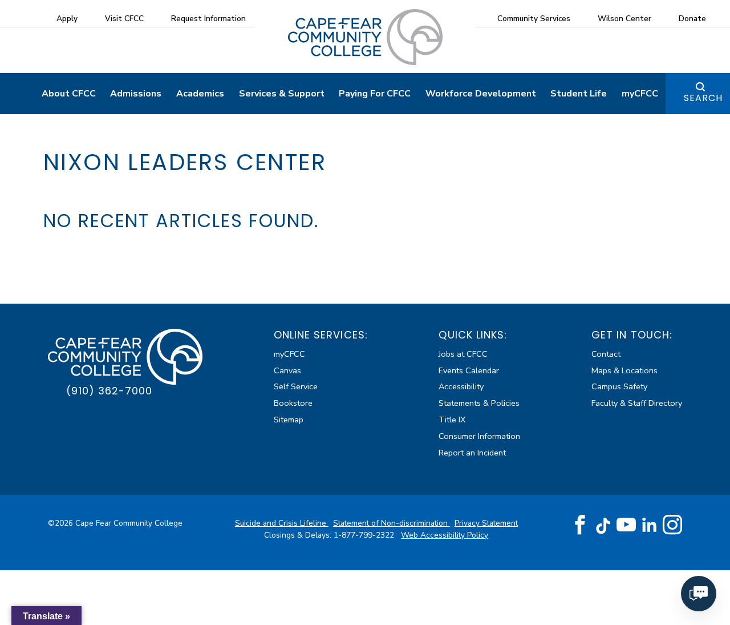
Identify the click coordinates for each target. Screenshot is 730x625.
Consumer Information (479, 436)
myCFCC (640, 93)
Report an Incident (472, 452)
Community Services (533, 18)
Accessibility (461, 386)
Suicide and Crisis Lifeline (281, 523)
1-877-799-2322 (365, 535)
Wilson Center (624, 18)
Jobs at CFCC (463, 354)
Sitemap (288, 419)
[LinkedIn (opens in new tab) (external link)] (649, 524)
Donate (692, 18)
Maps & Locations (624, 370)
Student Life (578, 93)
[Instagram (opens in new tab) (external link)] (672, 525)
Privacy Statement (486, 523)
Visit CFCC (124, 18)
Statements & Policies (479, 403)
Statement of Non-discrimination (391, 523)
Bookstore (293, 403)
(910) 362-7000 (109, 391)
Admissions (135, 93)
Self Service (296, 386)
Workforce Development (480, 93)
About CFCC (69, 93)
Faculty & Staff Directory (636, 403)
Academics (200, 93)
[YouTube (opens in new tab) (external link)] (626, 525)
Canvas (287, 370)
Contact (605, 354)
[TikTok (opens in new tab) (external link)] (603, 524)
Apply (67, 18)
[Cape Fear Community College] (365, 36)
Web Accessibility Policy (444, 535)
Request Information (208, 18)
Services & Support (282, 93)
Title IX (452, 419)
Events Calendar (469, 370)
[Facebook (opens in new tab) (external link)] (580, 525)
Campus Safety (619, 386)
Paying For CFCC (375, 93)
